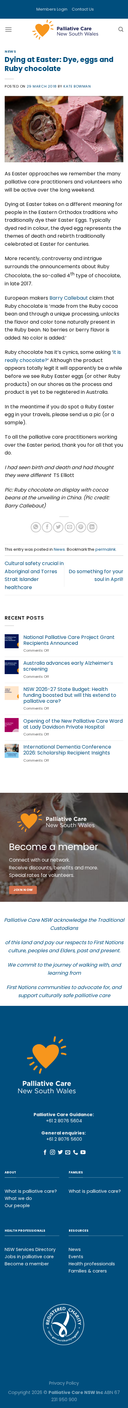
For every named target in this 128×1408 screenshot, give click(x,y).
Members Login (51, 9)
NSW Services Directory (30, 1249)
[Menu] (8, 29)
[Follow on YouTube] (82, 1152)
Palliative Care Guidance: (64, 1114)
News (10, 51)
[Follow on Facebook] (45, 1152)
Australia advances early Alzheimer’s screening (68, 666)
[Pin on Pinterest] (81, 527)
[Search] (120, 29)
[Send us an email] (67, 1152)
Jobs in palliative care (29, 1256)
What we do (18, 1198)
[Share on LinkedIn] (92, 527)
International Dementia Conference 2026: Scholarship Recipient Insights (67, 750)
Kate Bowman (77, 86)
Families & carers (88, 1271)
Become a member (27, 1264)
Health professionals (92, 1264)
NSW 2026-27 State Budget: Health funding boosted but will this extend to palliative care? (69, 695)
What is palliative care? (31, 1191)
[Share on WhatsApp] (36, 527)
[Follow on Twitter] (60, 1152)
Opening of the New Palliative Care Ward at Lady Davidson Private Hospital (73, 724)
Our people (17, 1205)
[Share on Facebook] (47, 527)
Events (76, 1256)
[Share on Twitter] (58, 527)
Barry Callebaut (68, 298)
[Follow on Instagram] (52, 1152)
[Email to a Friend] (70, 527)
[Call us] (75, 1152)
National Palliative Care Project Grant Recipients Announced (69, 640)
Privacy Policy (64, 1383)
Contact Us (83, 9)
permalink (105, 549)
